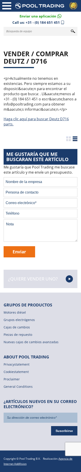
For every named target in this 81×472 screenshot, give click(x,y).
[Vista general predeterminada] (68, 138)
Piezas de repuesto (18, 334)
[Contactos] (40, 15)
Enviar (19, 252)
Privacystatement (16, 364)
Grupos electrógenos (19, 320)
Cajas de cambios (17, 327)
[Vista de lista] (75, 138)
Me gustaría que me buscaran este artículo (37, 156)
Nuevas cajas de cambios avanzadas (31, 342)
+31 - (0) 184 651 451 (43, 22)
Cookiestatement (16, 372)
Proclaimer (12, 379)
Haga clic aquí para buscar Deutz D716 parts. (36, 121)
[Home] (47, 6)
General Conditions (18, 386)
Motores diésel (15, 312)
